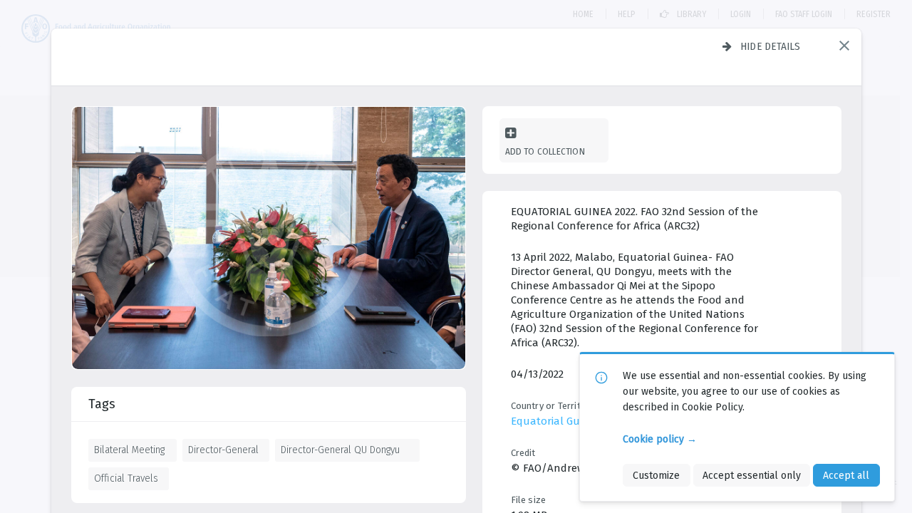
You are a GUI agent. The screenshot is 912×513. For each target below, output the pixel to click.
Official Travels (126, 478)
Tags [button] (101, 404)
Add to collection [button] (545, 151)
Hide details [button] (770, 46)
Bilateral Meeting (129, 449)
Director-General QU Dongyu (340, 449)
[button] (844, 45)
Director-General (223, 449)
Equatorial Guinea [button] (556, 421)
